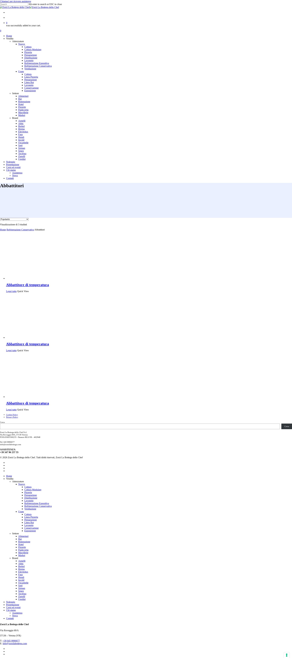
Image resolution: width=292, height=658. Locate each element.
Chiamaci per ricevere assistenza (15, 1)
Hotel (21, 544)
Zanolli (21, 596)
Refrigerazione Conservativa (20, 229)
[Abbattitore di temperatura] (29, 278)
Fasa (20, 574)
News (15, 615)
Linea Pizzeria (31, 517)
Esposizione (30, 530)
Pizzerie (22, 547)
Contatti (10, 618)
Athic (21, 563)
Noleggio (10, 602)
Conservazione (31, 528)
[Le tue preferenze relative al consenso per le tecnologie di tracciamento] (287, 655)
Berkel (21, 566)
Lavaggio (28, 500)
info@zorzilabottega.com (15, 643)
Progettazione (12, 604)
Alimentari (23, 536)
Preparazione (30, 495)
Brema (21, 569)
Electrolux (23, 572)
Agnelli (21, 561)
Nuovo (21, 484)
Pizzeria (28, 492)
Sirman (21, 588)
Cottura (27, 487)
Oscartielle (23, 582)
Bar (20, 539)
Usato (21, 511)
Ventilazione (30, 509)
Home (3, 229)
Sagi (20, 585)
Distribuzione (30, 498)
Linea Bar (29, 522)
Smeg (21, 591)
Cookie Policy (12, 415)
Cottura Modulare (32, 489)
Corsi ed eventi (13, 607)
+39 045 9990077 (11, 640)
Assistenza (17, 613)
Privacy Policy (12, 417)
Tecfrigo (22, 593)
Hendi (21, 577)
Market (21, 555)
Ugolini (22, 599)
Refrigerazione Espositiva (36, 503)
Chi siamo (11, 610)
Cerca (2, 422)
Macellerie (23, 552)
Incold (21, 580)
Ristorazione (24, 541)
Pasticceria (23, 550)
